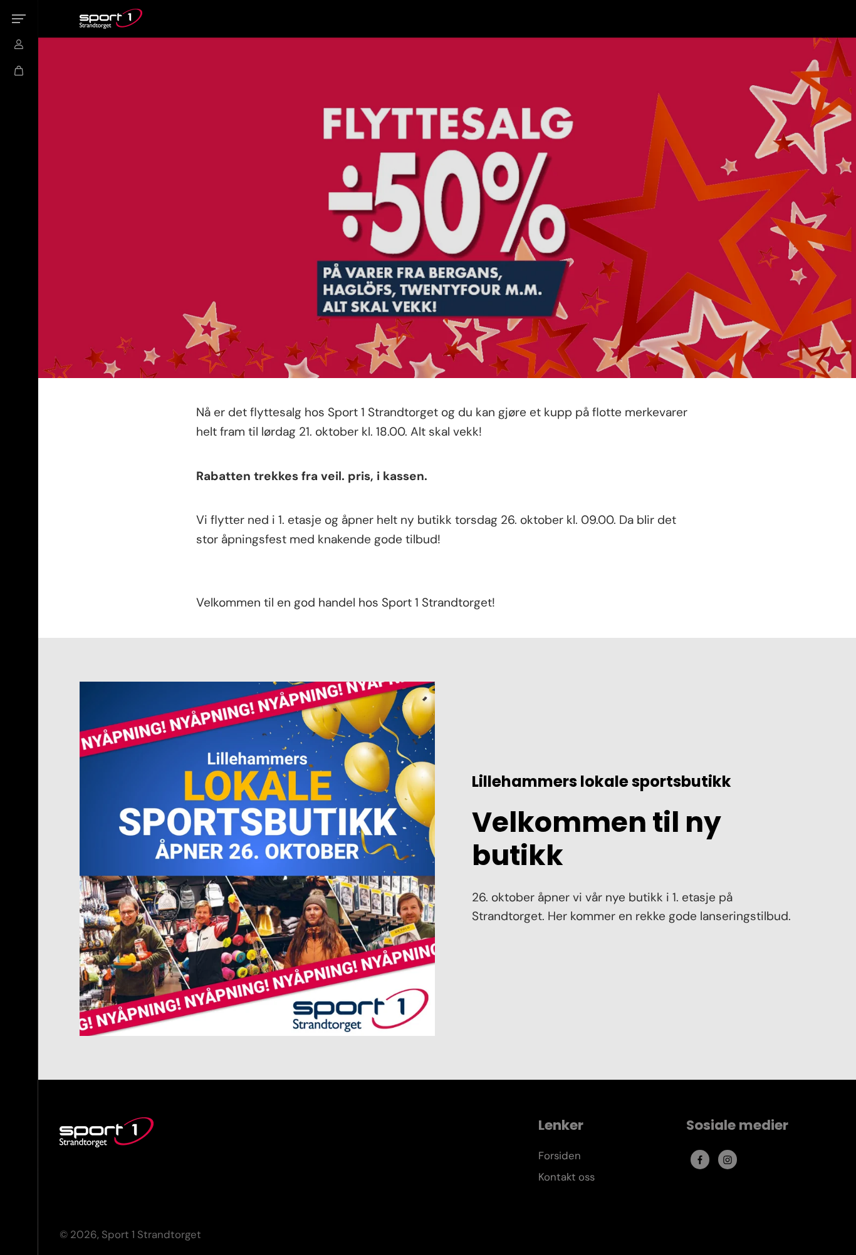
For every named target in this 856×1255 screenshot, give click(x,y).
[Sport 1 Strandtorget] (111, 19)
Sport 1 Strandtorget (151, 1234)
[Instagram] (727, 1160)
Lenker (560, 1126)
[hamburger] (19, 19)
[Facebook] (700, 1160)
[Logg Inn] (19, 44)
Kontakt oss (566, 1177)
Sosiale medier (737, 1126)
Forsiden (559, 1155)
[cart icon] (19, 71)
